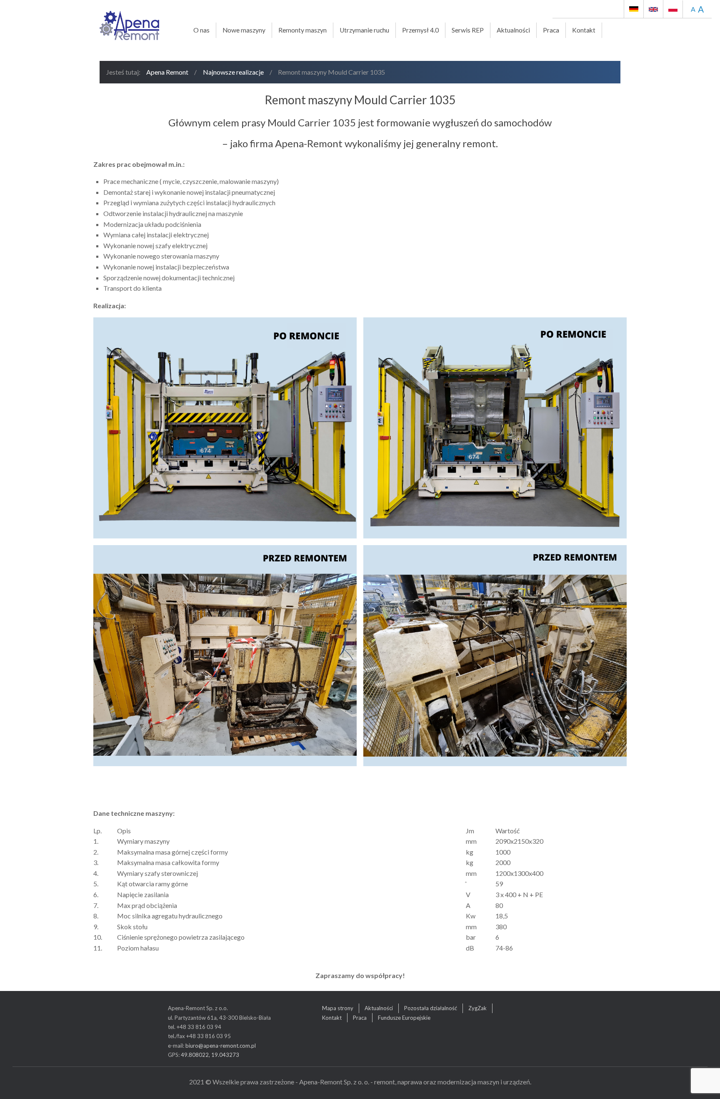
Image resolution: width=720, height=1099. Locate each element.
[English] (653, 9)
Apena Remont (167, 72)
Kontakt (583, 30)
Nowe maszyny (243, 30)
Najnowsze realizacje (233, 72)
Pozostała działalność (430, 1008)
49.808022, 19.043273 (210, 1054)
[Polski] (670, 9)
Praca (551, 30)
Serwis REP (468, 30)
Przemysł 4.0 (420, 30)
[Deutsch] (633, 9)
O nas (201, 30)
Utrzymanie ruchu (364, 30)
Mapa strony (337, 1008)
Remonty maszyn (302, 30)
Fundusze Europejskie (404, 1017)
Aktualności (513, 30)
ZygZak (477, 1008)
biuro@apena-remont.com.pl (220, 1045)
